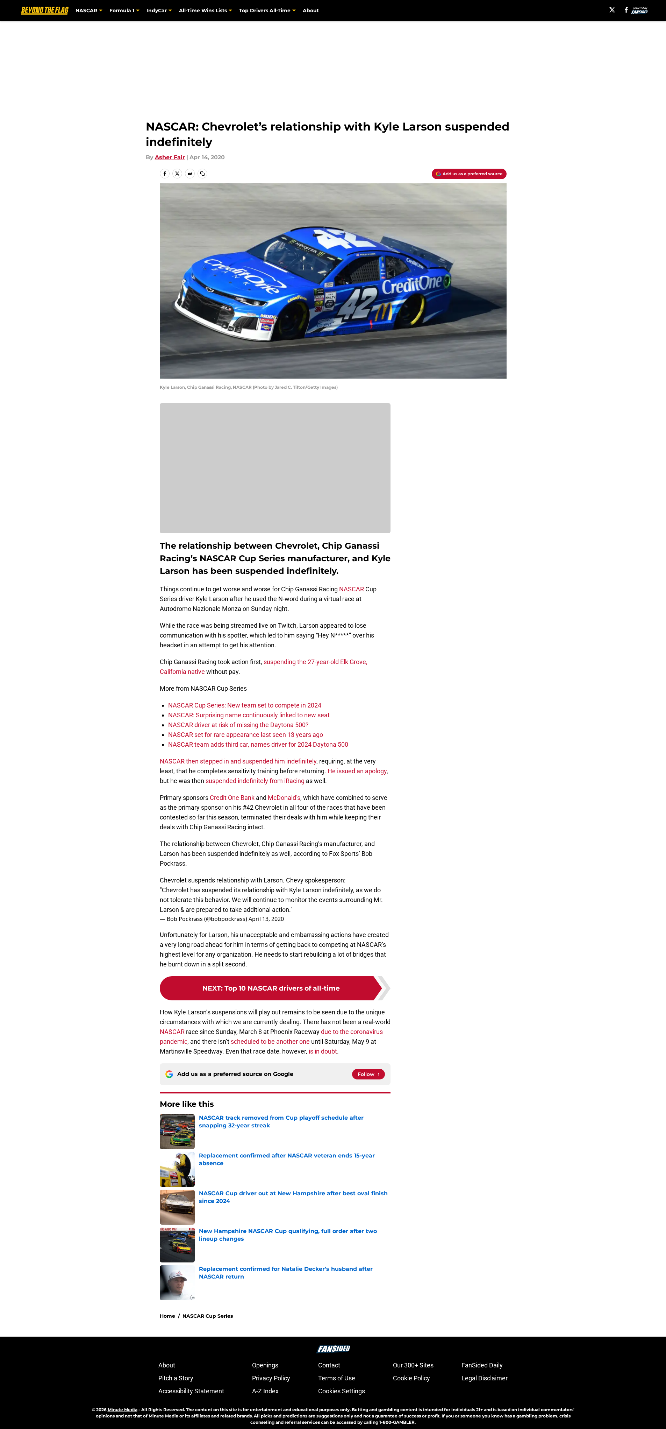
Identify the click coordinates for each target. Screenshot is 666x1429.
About (311, 10)
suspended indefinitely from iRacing (255, 780)
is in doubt (323, 1051)
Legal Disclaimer (484, 1378)
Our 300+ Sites (413, 1365)
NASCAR (351, 589)
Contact (329, 1365)
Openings (265, 1365)
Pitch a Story (175, 1378)
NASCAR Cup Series (207, 1316)
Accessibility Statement (191, 1391)
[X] (612, 10)
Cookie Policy (411, 1378)
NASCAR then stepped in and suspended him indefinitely (238, 761)
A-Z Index (265, 1391)
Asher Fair (170, 157)
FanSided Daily (482, 1365)
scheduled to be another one (270, 1041)
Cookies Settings (341, 1391)
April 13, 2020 (266, 919)
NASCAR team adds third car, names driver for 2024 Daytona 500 (258, 744)
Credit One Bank (232, 797)
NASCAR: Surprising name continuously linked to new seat (249, 715)
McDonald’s (284, 797)
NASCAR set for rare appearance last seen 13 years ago (245, 734)
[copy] (202, 173)
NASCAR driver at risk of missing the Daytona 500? (238, 724)
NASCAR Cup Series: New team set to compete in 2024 (244, 705)
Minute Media (122, 1409)
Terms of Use (336, 1378)
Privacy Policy (271, 1378)
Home (167, 1316)
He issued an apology (357, 771)
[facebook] (626, 10)
